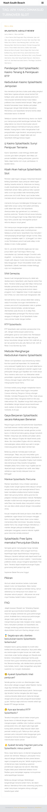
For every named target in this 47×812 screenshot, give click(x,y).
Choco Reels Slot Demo (16, 47)
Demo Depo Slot (25, 50)
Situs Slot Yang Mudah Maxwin (22, 58)
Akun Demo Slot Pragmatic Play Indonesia (19, 37)
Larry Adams (8, 34)
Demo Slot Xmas (18, 53)
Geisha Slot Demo (15, 55)
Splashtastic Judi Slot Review (19, 31)
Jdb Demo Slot (26, 55)
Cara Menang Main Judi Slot (26, 42)
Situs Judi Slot (19, 34)
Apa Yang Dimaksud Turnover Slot (19, 40)
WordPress (38, 807)
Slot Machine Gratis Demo (19, 60)
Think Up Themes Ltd (20, 807)
